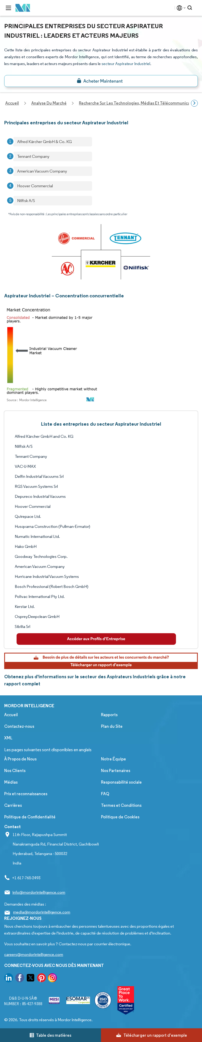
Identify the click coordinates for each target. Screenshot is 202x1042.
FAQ (105, 793)
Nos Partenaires (115, 770)
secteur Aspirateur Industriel (126, 63)
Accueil (11, 714)
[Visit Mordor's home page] (23, 8)
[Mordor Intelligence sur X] (30, 978)
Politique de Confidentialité (29, 816)
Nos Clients (15, 770)
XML (8, 737)
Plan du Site (112, 726)
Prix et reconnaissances (25, 793)
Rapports (109, 714)
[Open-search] (190, 8)
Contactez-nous (19, 726)
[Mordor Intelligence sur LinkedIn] (8, 978)
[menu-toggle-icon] (8, 8)
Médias (11, 782)
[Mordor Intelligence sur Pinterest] (41, 978)
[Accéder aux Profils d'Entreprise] (96, 639)
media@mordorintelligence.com (41, 912)
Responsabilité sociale (121, 782)
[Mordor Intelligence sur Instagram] (52, 978)
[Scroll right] (194, 103)
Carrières (13, 805)
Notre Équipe (113, 758)
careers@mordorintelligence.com (33, 954)
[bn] (101, 81)
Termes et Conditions (121, 805)
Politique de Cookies (120, 816)
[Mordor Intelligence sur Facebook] (19, 978)
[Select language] (180, 8)
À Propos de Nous (20, 758)
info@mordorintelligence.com (38, 892)
